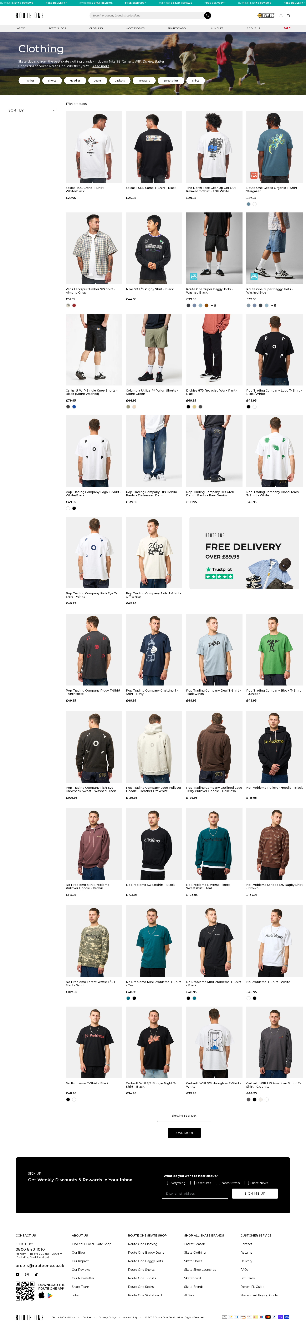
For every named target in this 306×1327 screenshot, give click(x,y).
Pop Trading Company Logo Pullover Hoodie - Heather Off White (153, 789)
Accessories (135, 28)
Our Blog (78, 1252)
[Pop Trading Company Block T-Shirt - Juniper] (274, 649)
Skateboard (177, 28)
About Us (253, 28)
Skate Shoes (57, 28)
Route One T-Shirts (142, 1278)
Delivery (246, 1261)
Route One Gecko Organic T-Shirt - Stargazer (272, 189)
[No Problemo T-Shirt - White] (274, 941)
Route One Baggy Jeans (146, 1252)
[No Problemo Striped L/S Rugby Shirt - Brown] (274, 844)
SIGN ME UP (255, 1193)
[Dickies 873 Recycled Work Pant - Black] (214, 349)
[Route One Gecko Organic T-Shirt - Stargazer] (274, 147)
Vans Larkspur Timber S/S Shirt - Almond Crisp (90, 290)
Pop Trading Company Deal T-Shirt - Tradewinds (213, 692)
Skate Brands (193, 1286)
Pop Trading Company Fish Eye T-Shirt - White (91, 595)
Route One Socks (141, 1286)
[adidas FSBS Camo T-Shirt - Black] (154, 147)
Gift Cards (247, 1278)
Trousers (144, 80)
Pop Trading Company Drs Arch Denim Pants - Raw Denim (210, 493)
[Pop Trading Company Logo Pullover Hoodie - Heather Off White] (154, 747)
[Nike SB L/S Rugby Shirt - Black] (154, 248)
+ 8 (213, 306)
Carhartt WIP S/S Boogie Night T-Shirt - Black (151, 1085)
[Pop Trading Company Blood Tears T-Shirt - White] (274, 451)
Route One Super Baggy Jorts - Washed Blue (269, 290)
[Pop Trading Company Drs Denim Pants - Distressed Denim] (154, 451)
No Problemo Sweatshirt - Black (150, 885)
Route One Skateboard (145, 1295)
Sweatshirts (171, 80)
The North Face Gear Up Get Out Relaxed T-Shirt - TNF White (211, 189)
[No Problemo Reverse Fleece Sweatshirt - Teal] (214, 844)
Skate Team (80, 1286)
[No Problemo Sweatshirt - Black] (154, 844)
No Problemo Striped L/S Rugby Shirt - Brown (274, 886)
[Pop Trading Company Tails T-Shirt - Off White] (154, 552)
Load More (184, 1133)
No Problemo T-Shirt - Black (87, 1083)
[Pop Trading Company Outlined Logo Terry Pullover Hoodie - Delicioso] (214, 747)
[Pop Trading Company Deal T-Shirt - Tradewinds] (214, 649)
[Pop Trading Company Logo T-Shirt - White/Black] (94, 451)
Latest (20, 28)
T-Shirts (29, 80)
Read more (100, 66)
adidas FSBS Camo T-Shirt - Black (151, 188)
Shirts (195, 80)
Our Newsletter (83, 1278)
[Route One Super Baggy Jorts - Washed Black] (214, 248)
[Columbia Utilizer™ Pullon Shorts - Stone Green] (154, 349)
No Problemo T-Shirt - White (268, 982)
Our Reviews (81, 1269)
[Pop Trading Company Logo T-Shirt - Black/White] (274, 349)
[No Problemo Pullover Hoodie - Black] (274, 747)
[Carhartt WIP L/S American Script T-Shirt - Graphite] (274, 1042)
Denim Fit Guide (252, 1286)
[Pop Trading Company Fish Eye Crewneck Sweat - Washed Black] (94, 747)
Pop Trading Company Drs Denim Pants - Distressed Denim (151, 493)
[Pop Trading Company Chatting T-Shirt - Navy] (154, 649)
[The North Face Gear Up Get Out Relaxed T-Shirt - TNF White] (214, 147)
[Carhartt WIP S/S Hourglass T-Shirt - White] (214, 1042)
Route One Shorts (141, 1269)
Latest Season (194, 1244)
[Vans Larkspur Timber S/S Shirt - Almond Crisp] (94, 248)
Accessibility (130, 1317)
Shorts (52, 80)
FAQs (244, 1269)
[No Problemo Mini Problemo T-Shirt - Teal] (154, 941)
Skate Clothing (195, 1252)
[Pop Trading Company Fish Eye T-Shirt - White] (94, 552)
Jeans (97, 80)
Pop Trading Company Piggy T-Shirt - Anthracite (93, 692)
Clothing (96, 28)
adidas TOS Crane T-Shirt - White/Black (86, 189)
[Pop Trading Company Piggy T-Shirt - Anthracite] (94, 649)
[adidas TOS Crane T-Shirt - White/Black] (94, 147)
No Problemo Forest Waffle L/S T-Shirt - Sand (91, 983)
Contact (246, 1244)
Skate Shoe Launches (200, 1269)
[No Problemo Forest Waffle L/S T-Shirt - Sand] (94, 941)
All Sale (189, 1295)
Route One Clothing (142, 1244)
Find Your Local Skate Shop (91, 1244)
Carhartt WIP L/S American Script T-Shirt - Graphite (273, 1085)
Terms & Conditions (63, 1317)
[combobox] (150, 15)
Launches (216, 28)
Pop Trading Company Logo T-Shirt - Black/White (274, 392)
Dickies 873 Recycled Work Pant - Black (212, 392)
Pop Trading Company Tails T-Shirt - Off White (153, 595)
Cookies (87, 1317)
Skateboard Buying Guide (259, 1295)
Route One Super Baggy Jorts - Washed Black (209, 290)
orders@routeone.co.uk (40, 1265)
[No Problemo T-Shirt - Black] (94, 1042)
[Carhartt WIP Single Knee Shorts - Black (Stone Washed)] (94, 349)
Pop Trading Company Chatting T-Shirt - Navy (152, 692)
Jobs (75, 1295)
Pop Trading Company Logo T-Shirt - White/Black (93, 493)
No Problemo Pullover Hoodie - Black (274, 788)
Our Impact (80, 1261)
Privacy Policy (107, 1317)
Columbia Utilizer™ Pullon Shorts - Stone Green (152, 392)
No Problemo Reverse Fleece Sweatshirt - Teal (208, 886)
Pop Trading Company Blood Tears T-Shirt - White (272, 493)
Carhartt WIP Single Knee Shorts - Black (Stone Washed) (92, 392)
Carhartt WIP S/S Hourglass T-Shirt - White (213, 1085)
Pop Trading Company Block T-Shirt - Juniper (273, 692)
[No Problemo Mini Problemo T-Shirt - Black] (214, 941)
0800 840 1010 (30, 1249)
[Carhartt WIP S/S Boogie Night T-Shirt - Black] (154, 1042)
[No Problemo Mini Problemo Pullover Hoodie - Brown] (94, 844)
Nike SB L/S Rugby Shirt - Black (150, 289)
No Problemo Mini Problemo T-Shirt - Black (213, 983)
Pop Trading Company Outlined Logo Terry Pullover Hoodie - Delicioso (214, 789)
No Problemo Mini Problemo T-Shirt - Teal (153, 983)
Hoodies (75, 80)
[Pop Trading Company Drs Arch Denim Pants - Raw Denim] (214, 451)
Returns (246, 1252)
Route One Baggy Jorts (145, 1261)
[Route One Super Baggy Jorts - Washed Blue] (274, 248)
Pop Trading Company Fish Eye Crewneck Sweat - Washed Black (91, 789)
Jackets (120, 80)
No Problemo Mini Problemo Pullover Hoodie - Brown (87, 886)
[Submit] (207, 15)
